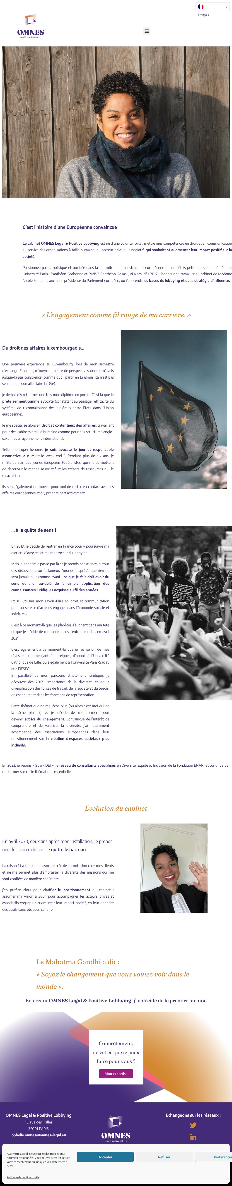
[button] (146, 31)
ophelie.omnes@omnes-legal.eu (39, 1135)
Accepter (105, 1157)
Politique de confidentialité (23, 1177)
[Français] (213, 6)
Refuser (164, 1157)
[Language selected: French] (213, 6)
